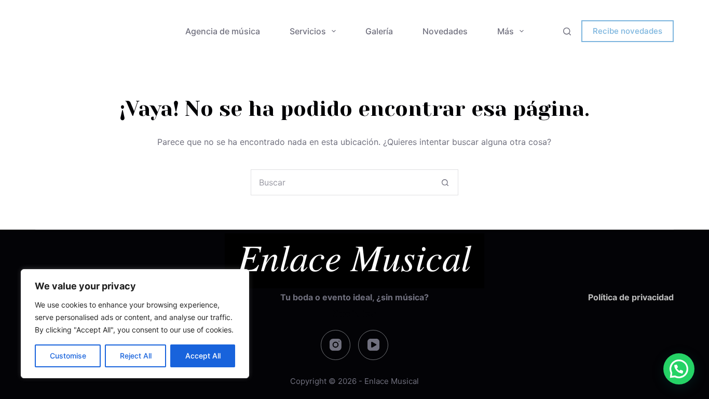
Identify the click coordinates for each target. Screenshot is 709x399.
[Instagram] (336, 345)
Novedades (445, 31)
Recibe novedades (627, 31)
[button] (678, 368)
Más (505, 31)
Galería (379, 31)
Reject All (136, 355)
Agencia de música (222, 31)
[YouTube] (373, 345)
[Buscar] (567, 31)
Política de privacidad (631, 297)
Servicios (308, 31)
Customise (68, 355)
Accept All (203, 355)
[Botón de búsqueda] (445, 182)
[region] (135, 323)
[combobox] (342, 182)
